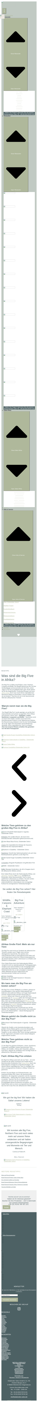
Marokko (3, 1321)
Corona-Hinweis (19, 1368)
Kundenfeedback (9, 609)
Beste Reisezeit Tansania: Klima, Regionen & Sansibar (14, 1184)
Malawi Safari (8, 1221)
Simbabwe (4, 1327)
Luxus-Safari (4, 1348)
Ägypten (3, 1315)
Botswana (29, 1001)
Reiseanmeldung (9, 616)
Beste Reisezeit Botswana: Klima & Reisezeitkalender (14, 1182)
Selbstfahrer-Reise (6, 1354)
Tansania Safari (9, 1231)
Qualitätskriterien (9, 619)
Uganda (3, 1332)
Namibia (14, 1004)
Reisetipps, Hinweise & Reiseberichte (19, 1377)
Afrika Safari (5, 693)
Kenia (19, 875)
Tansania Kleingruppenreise (13, 1239)
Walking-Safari (5, 1357)
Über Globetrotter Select (11, 602)
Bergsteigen (4, 1339)
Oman (3, 1325)
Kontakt (19, 1364)
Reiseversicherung (9, 612)
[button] (19, 768)
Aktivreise (4, 1338)
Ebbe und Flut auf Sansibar (7, 1175)
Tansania (4, 875)
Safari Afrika (6, 1214)
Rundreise (4, 1351)
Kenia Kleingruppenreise (12, 1241)
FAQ (19, 1367)
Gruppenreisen (5, 1346)
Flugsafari (3, 1340)
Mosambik (4, 1322)
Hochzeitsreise (5, 1344)
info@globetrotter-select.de (19, 1397)
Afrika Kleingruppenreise (9, 1235)
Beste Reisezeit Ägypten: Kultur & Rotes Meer (12, 1177)
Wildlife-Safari (4, 1358)
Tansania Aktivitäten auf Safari (8, 1187)
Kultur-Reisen (4, 1347)
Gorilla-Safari (4, 1343)
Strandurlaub (4, 1355)
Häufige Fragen (8, 605)
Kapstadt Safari (9, 1218)
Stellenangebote (9, 623)
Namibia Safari (8, 1223)
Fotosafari (4, 1342)
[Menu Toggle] (4, 11)
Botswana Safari (9, 1216)
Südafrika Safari (9, 1229)
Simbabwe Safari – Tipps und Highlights (16, 1227)
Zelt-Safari (4, 1359)
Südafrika (11, 875)
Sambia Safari (8, 1226)
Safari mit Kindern (6, 1352)
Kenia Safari (8, 1219)
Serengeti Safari (9, 1224)
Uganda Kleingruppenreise (12, 1242)
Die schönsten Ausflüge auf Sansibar (10, 1180)
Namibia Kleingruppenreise (12, 1238)
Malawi (3, 1319)
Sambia (3, 1326)
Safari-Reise (26, 1063)
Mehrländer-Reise (5, 1350)
